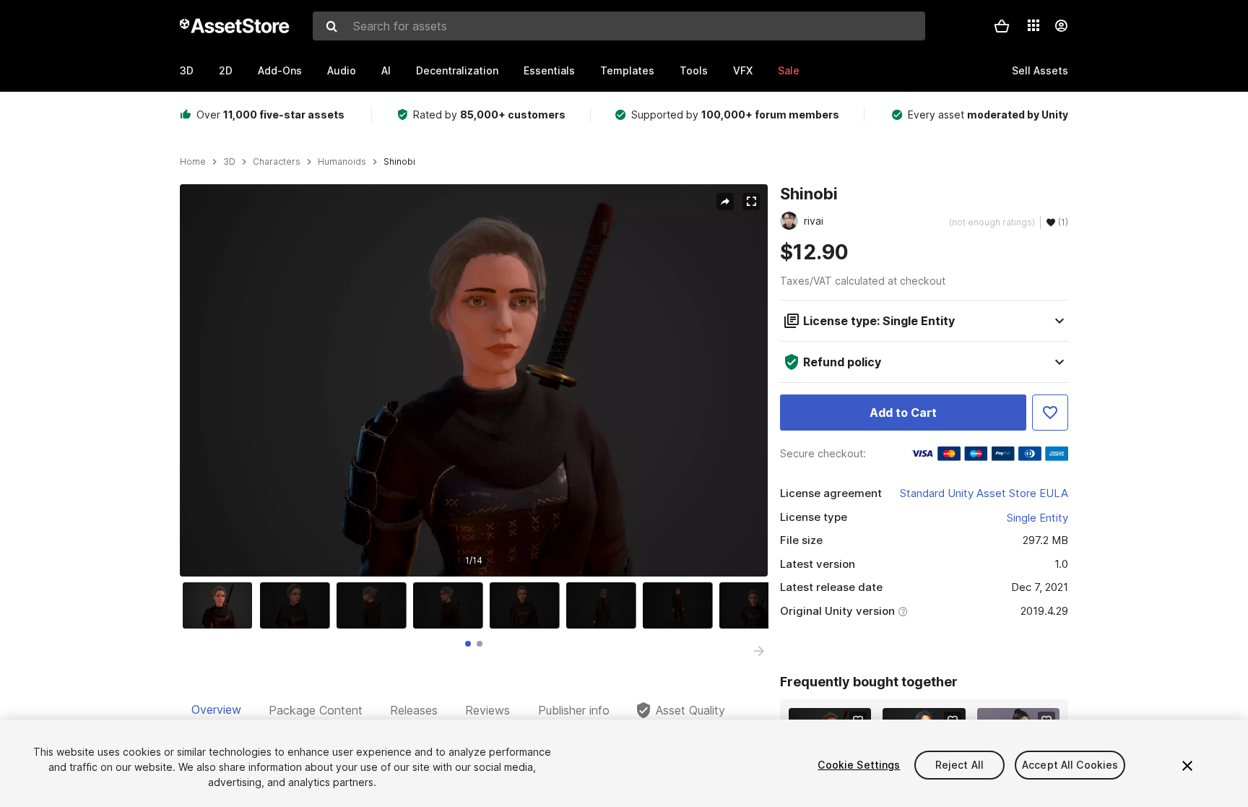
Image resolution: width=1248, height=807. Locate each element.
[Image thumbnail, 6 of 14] (604, 605)
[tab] (468, 644)
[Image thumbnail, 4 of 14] (451, 605)
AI (386, 70)
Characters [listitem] (276, 162)
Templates (627, 70)
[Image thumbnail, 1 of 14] (221, 605)
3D (187, 70)
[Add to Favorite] (1050, 412)
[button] (1001, 26)
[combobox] (619, 26)
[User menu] (1061, 26)
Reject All (959, 765)
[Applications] (1033, 25)
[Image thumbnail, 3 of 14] (375, 605)
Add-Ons (280, 70)
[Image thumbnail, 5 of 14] (528, 605)
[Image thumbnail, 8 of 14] (757, 605)
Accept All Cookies (1070, 765)
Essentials (549, 70)
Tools (694, 70)
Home (193, 162)
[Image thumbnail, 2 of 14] (298, 605)
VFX (743, 70)
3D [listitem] (229, 162)
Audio (341, 70)
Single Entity (1037, 518)
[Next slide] (759, 651)
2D (226, 70)
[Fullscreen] (751, 201)
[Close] (1187, 766)
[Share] (725, 201)
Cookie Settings (859, 765)
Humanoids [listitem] (342, 162)
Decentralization (457, 70)
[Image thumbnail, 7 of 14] (681, 605)
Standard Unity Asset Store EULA (984, 493)
